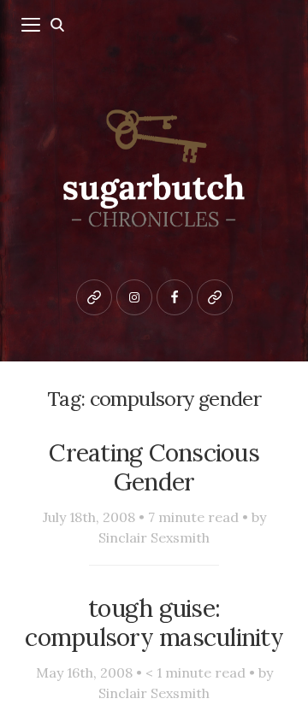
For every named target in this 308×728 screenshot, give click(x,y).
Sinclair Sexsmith (154, 537)
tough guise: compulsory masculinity (154, 623)
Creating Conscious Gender (154, 467)
